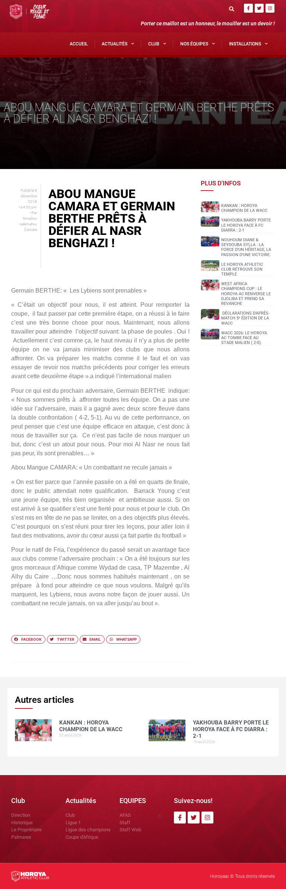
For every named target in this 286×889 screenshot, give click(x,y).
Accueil (79, 44)
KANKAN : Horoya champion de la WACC (244, 208)
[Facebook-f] (248, 8)
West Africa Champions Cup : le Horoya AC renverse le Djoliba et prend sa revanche (246, 293)
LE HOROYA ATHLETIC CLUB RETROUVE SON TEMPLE (242, 269)
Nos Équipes (194, 44)
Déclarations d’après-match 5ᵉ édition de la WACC (245, 318)
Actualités (114, 44)
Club (153, 44)
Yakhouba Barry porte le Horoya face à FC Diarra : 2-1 (246, 225)
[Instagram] (270, 8)
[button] (231, 8)
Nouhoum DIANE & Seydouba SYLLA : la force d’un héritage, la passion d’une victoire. (246, 247)
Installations (245, 44)
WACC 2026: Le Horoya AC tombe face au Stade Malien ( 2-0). (244, 338)
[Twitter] (259, 8)
